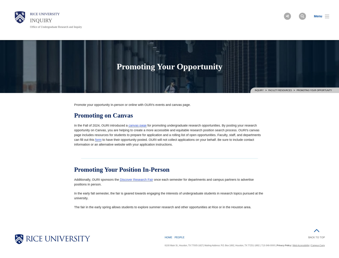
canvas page (138, 125)
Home (168, 237)
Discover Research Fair (136, 179)
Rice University (45, 14)
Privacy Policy (284, 245)
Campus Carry (318, 245)
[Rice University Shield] (20, 17)
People (179, 237)
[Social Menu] (287, 16)
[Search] (302, 16)
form (98, 140)
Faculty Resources (280, 90)
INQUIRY (41, 20)
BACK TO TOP (316, 237)
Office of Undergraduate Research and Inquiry (56, 26)
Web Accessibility (301, 245)
